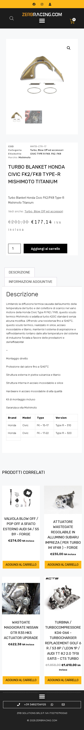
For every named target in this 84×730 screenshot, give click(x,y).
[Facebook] (34, 4)
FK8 (59, 153)
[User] (50, 4)
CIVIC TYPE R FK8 (40, 153)
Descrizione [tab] (19, 272)
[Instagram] (42, 4)
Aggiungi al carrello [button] (21, 564)
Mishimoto (25, 157)
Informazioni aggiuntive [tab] (30, 282)
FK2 (53, 153)
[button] (41, 20)
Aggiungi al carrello (45, 248)
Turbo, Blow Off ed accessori (46, 150)
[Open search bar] (12, 18)
